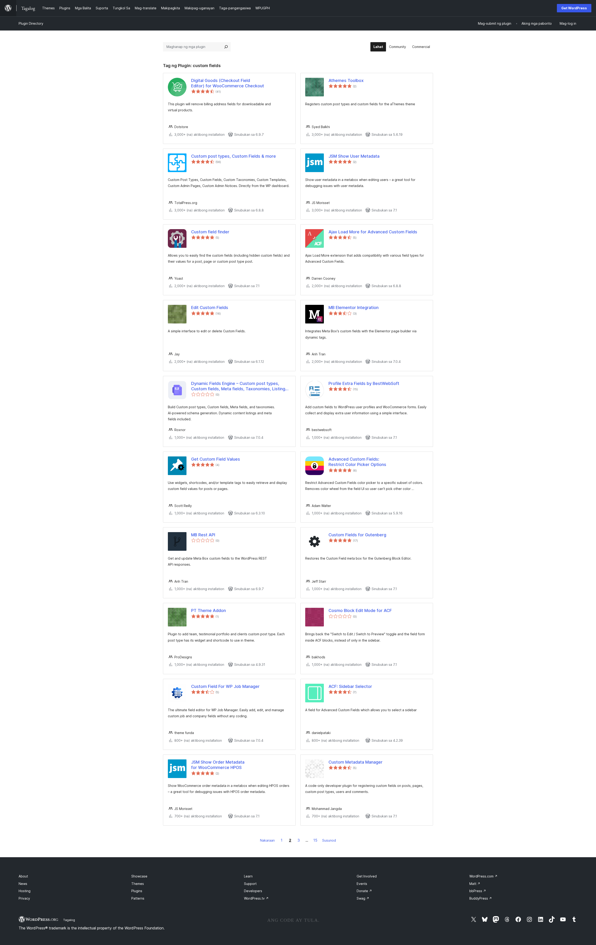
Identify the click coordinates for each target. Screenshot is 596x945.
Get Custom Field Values (215, 459)
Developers (253, 891)
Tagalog (69, 920)
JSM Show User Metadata (353, 156)
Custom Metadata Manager (355, 762)
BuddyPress (480, 898)
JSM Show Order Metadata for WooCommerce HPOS (217, 765)
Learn (248, 876)
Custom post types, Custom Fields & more (233, 156)
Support (250, 884)
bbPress (477, 891)
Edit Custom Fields (209, 307)
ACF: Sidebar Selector (350, 686)
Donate (364, 891)
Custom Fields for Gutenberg (357, 534)
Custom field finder (210, 231)
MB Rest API (203, 534)
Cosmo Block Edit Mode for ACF (360, 610)
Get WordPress (574, 8)
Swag (363, 898)
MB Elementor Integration (353, 307)
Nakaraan (267, 840)
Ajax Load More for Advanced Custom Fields (372, 231)
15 (315, 840)
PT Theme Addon (208, 610)
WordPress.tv (256, 898)
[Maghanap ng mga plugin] (226, 46)
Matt (474, 884)
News (23, 884)
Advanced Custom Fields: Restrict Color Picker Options (357, 462)
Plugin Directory (31, 23)
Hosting (24, 891)
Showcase (139, 876)
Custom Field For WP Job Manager (225, 686)
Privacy (24, 898)
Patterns (137, 898)
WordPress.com (483, 876)
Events (362, 884)
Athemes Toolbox (346, 80)
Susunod (329, 840)
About (23, 876)
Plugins (136, 891)
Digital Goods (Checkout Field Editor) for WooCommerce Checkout (227, 83)
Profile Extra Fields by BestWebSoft (363, 383)
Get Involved (367, 876)
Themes (137, 884)
